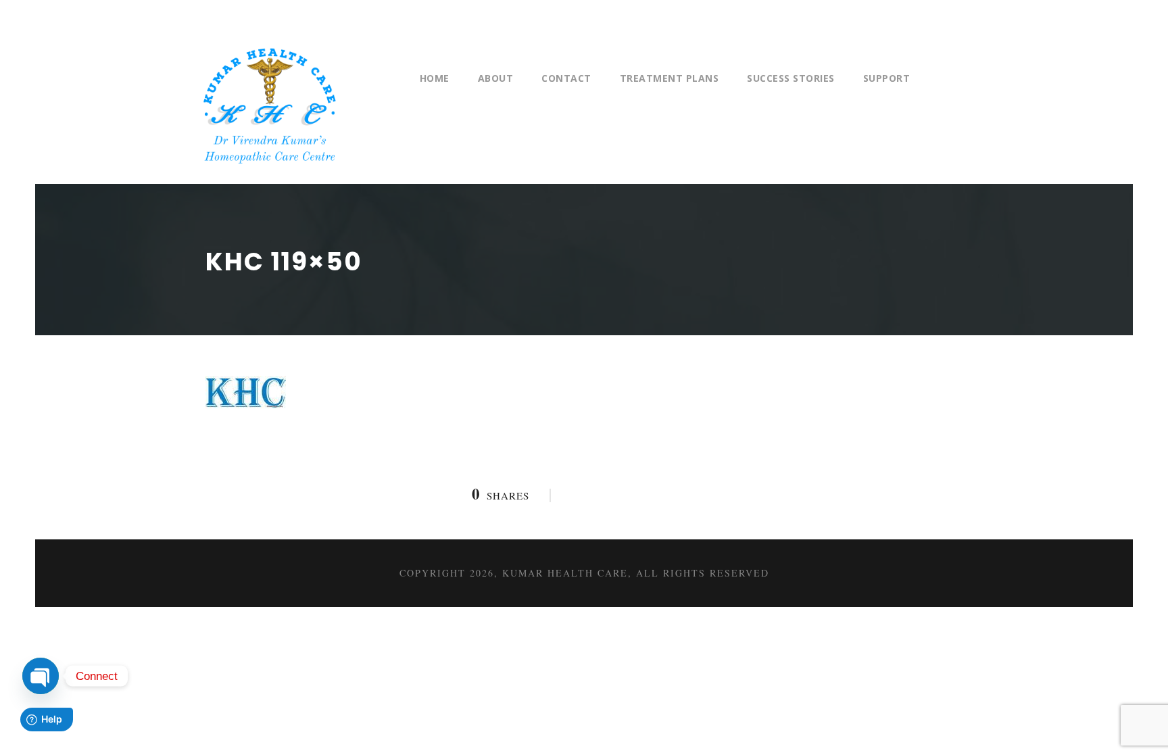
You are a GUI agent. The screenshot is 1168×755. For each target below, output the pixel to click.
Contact (566, 78)
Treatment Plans (669, 78)
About (496, 78)
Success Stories (791, 78)
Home (434, 78)
